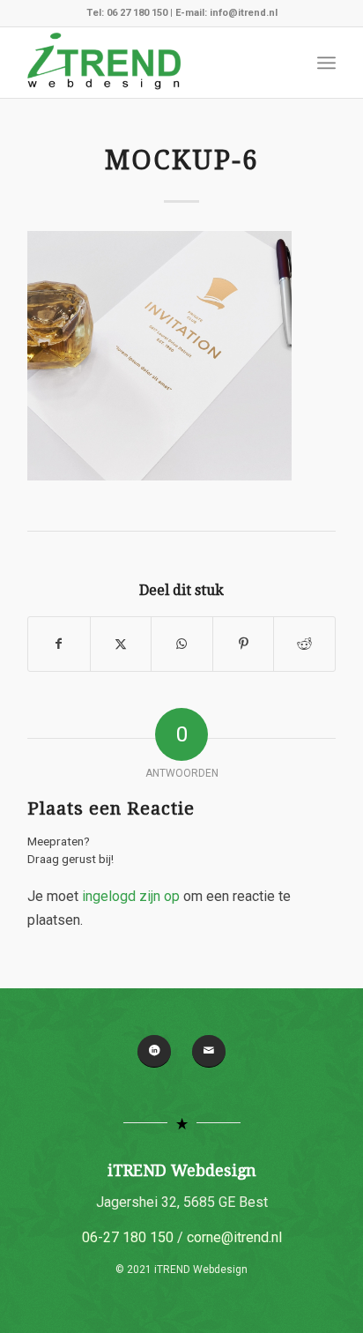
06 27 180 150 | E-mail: (158, 13)
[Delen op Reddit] (304, 644)
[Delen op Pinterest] (243, 644)
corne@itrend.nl (234, 1237)
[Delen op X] (121, 644)
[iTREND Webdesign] (150, 62)
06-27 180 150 (128, 1237)
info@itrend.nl (244, 13)
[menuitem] (326, 62)
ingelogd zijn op (131, 896)
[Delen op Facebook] (59, 644)
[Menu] (326, 62)
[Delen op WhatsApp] (182, 644)
